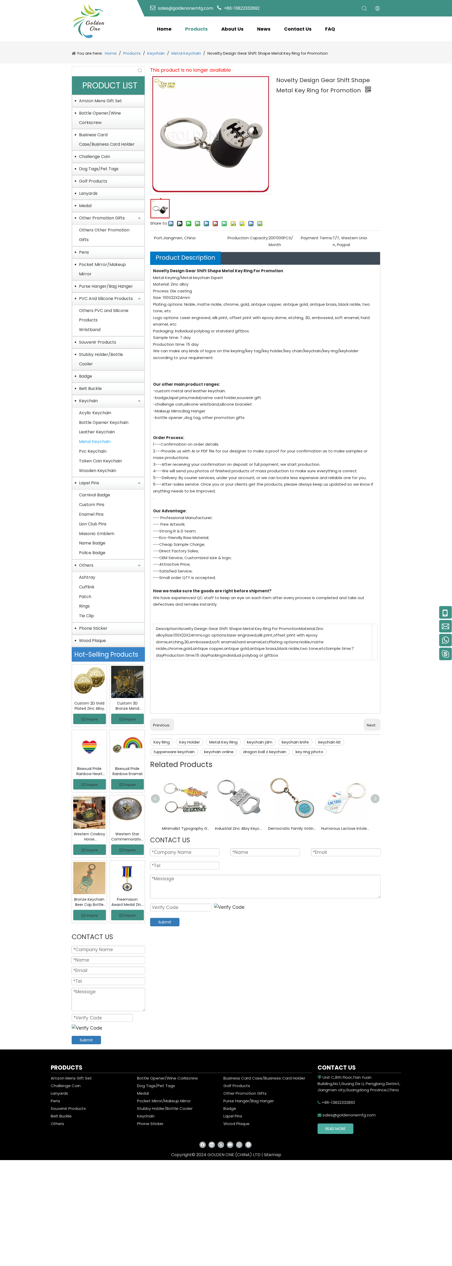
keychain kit (329, 742)
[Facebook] (202, 1144)
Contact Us (298, 29)
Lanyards (88, 193)
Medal (85, 206)
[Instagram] (239, 1144)
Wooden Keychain (97, 471)
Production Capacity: (248, 238)
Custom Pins (91, 505)
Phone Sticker (93, 628)
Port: (158, 238)
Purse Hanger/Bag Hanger (106, 286)
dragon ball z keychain (264, 751)
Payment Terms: (317, 238)
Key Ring (162, 742)
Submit (86, 1040)
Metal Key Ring (223, 742)
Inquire (92, 719)
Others (86, 565)
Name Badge (92, 543)
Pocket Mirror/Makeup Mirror (102, 269)
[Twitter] (221, 1144)
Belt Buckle (90, 388)
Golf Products (93, 181)
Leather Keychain (97, 432)
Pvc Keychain (92, 451)
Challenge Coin (94, 157)
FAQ (330, 29)
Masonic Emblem (96, 534)
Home (164, 29)
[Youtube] (230, 1144)
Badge (85, 376)
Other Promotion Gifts (102, 218)
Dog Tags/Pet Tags (98, 169)
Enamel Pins (91, 514)
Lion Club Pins (92, 524)
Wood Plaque (92, 641)
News (263, 29)
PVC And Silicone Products (106, 299)
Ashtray (87, 577)
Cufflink (86, 587)
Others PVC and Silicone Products (103, 315)
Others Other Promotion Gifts (104, 235)
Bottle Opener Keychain (103, 422)
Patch (85, 597)
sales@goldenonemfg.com (347, 1115)
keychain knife (295, 742)
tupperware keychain (174, 751)
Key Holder (189, 742)
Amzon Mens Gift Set (100, 101)
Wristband (89, 330)
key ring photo (309, 751)
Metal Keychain (95, 442)
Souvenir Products (97, 342)
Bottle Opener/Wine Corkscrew (100, 118)
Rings (84, 606)
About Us (232, 29)
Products (196, 29)
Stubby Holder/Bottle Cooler (101, 359)
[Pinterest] (248, 1144)
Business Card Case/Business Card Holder (107, 139)
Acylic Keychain (95, 413)
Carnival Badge (94, 495)
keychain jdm (259, 742)
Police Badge (92, 553)
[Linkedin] (211, 1144)
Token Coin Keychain (100, 461)
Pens (84, 252)
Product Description (185, 257)
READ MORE (335, 1128)
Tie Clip (86, 616)
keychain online (219, 751)
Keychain (88, 401)
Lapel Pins (89, 483)
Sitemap (272, 1155)
